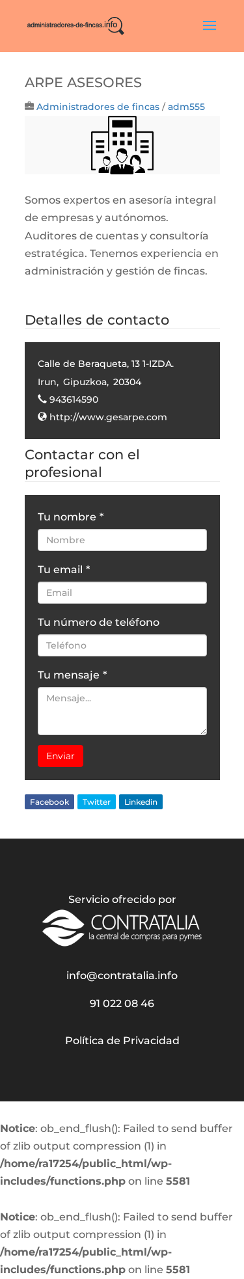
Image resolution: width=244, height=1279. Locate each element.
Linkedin (140, 802)
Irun (47, 382)
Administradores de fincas (97, 106)
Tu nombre (70, 517)
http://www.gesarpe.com (108, 417)
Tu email (64, 569)
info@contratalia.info (122, 975)
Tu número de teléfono (98, 622)
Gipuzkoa (85, 382)
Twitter (97, 802)
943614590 (73, 399)
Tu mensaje (72, 675)
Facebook (49, 802)
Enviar (60, 756)
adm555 (186, 106)
